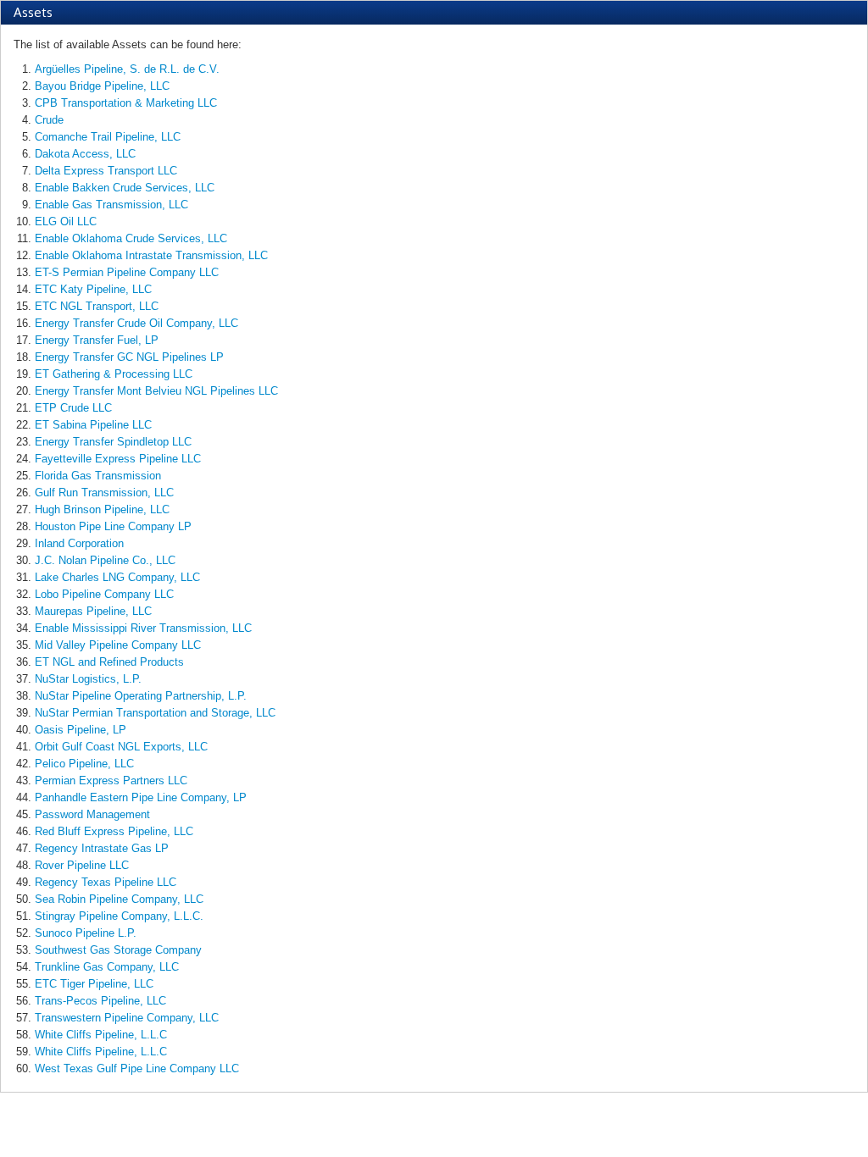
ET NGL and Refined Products (109, 662)
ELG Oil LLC (66, 221)
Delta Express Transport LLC (106, 170)
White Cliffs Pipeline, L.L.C (101, 1034)
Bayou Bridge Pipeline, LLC (102, 86)
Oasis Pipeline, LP (80, 729)
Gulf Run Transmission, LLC (104, 492)
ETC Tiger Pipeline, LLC (94, 983)
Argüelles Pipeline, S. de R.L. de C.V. (127, 69)
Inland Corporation (79, 543)
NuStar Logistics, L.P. (88, 679)
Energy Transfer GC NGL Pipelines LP (129, 357)
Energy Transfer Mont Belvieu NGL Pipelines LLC (156, 391)
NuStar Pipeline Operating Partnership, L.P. (141, 695)
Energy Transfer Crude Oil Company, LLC (136, 323)
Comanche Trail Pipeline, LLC (108, 136)
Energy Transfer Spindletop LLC (113, 441)
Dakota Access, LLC (85, 153)
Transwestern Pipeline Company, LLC (127, 1017)
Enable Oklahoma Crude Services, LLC (131, 238)
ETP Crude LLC (73, 407)
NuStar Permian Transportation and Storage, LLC (155, 712)
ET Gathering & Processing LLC (113, 374)
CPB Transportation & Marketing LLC (126, 103)
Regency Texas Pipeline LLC (105, 882)
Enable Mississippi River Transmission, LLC (143, 628)
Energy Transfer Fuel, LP (97, 340)
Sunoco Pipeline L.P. (85, 933)
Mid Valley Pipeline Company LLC (118, 645)
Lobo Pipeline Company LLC (104, 594)
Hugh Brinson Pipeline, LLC (102, 509)
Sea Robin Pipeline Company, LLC (119, 899)
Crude (49, 119)
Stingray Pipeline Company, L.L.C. (119, 916)
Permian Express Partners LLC (111, 780)
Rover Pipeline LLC (82, 865)
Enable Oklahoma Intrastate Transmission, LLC (151, 255)
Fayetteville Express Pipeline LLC (118, 458)
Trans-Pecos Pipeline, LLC (100, 1000)
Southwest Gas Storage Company (118, 950)
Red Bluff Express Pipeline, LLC (114, 831)
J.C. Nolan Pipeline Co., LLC (105, 560)
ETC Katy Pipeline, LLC (93, 289)
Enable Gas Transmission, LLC (111, 204)
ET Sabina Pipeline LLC (93, 424)
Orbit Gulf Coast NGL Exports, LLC (121, 746)
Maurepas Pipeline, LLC (93, 611)
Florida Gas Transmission (98, 475)
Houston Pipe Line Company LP (113, 526)
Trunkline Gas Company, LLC (107, 966)
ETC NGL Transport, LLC (97, 306)
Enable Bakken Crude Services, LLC (124, 187)
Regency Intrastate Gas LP (102, 848)
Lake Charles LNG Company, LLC (117, 577)
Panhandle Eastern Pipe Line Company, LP (141, 797)
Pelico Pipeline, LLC (84, 763)
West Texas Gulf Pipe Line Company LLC (137, 1068)
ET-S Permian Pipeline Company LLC (127, 272)
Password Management (92, 814)
